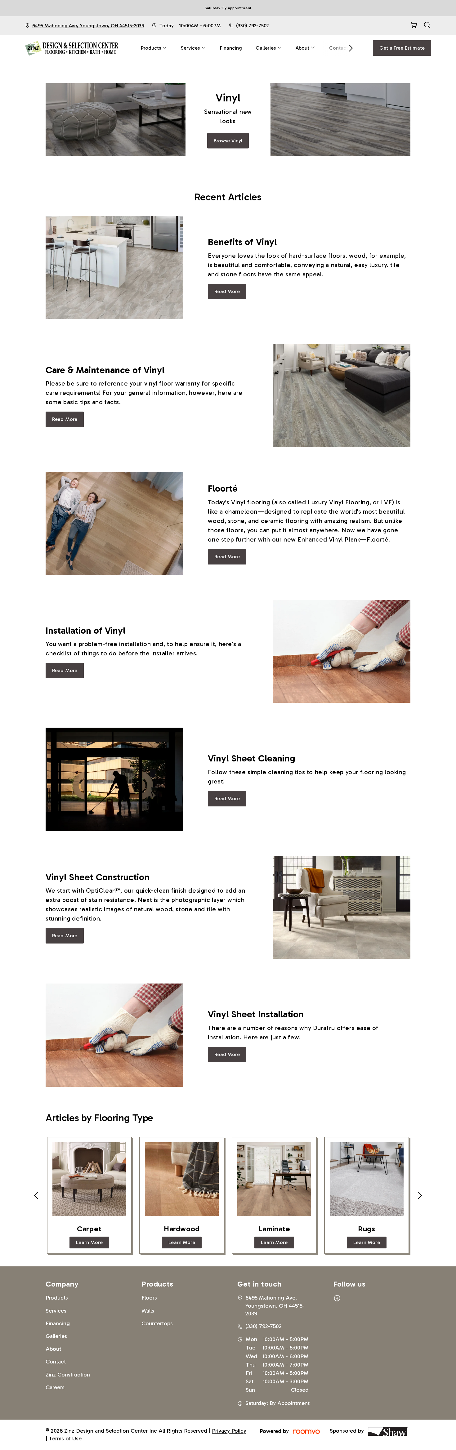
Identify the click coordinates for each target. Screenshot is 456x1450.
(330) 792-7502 (252, 26)
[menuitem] (154, 48)
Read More (226, 291)
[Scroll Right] (348, 48)
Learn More (89, 1242)
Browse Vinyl (228, 141)
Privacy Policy (229, 1430)
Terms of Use (65, 1438)
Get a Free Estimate (402, 48)
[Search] (427, 26)
